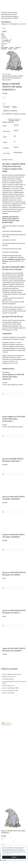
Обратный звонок (6, 782)
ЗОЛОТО (16, 125)
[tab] (14, 119)
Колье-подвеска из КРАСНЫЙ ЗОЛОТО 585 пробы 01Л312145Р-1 (13, 419)
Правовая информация (7, 746)
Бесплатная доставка (6, 706)
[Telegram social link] (16, 9)
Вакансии (3, 743)
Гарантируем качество (6, 704)
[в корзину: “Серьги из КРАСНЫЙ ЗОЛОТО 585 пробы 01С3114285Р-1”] (4, 661)
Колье (2, 767)
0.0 (14, 141)
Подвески (3, 759)
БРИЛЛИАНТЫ (18, 152)
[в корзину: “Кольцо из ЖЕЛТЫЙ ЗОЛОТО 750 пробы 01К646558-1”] (4, 547)
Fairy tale (16, 147)
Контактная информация (7, 738)
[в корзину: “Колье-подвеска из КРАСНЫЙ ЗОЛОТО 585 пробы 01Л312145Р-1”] (4, 433)
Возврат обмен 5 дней (6, 709)
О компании (4, 735)
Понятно (14, 857)
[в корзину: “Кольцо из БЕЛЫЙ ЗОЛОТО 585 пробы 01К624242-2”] (4, 471)
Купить (14, 107)
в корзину (6, 107)
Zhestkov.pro (23, 806)
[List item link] (14, 683)
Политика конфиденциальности (9, 748)
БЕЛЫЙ (16, 130)
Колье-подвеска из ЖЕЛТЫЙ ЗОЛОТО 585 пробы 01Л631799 (13, 377)
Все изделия (9, 76)
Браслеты (3, 762)
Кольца (3, 756)
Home (4, 76)
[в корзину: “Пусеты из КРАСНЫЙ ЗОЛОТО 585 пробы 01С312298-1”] (4, 585)
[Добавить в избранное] (4, 387)
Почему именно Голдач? (7, 733)
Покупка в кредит (5, 711)
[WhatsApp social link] (12, 9)
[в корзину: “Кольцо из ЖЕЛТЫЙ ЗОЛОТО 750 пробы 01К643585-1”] (4, 509)
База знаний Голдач (6, 716)
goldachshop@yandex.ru (8, 775)
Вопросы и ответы (5, 714)
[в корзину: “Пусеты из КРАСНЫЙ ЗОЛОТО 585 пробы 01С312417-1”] (4, 623)
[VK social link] (14, 9)
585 (15, 136)
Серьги (3, 764)
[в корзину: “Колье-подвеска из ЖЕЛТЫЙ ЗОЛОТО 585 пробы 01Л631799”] (4, 391)
